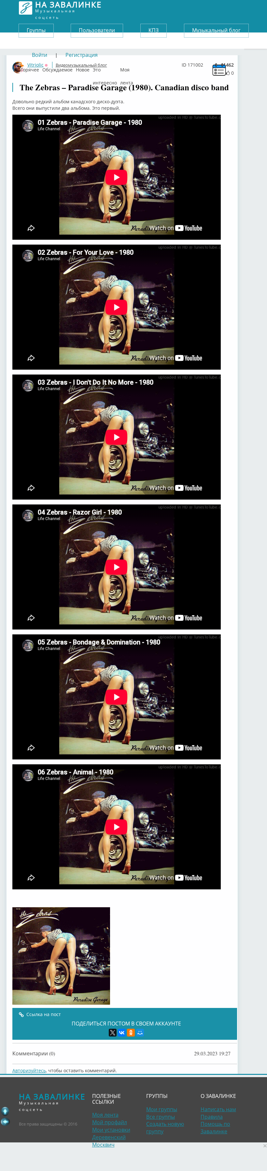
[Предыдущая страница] (5, 1121)
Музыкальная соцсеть (68, 8)
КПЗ (153, 30)
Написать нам (218, 1109)
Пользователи (97, 30)
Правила (212, 1116)
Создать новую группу (165, 1127)
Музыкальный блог (216, 30)
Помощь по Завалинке (215, 1127)
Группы (36, 30)
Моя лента (126, 68)
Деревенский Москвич (109, 1141)
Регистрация (81, 54)
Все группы (160, 1116)
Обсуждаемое (57, 68)
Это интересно (105, 68)
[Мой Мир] (140, 1033)
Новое (83, 68)
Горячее (30, 68)
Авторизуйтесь (29, 1070)
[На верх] (5, 1111)
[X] (113, 1033)
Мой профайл (109, 1122)
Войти (39, 54)
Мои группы (161, 1109)
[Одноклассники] (131, 1033)
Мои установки (111, 1129)
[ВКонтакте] (122, 1033)
